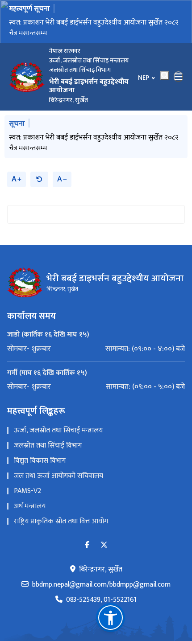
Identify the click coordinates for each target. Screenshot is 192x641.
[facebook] (87, 545)
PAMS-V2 (27, 491)
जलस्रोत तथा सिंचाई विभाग (48, 446)
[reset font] (39, 179)
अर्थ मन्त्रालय (30, 506)
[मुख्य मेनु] (179, 76)
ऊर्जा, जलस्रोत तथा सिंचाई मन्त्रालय (58, 430)
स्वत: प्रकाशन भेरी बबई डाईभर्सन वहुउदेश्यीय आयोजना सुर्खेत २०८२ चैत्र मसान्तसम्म (94, 27)
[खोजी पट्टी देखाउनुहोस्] (164, 75)
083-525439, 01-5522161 (101, 600)
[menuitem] (96, 349)
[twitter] (104, 545)
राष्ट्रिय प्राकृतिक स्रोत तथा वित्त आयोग (61, 521)
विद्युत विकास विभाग (40, 461)
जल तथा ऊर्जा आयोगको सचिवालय (58, 476)
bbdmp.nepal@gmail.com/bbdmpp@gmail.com (101, 584)
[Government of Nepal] (27, 77)
